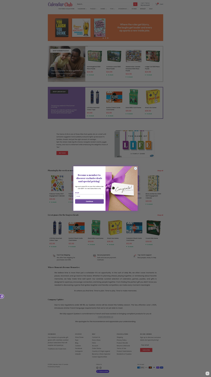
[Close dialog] (135, 168)
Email (77, 193)
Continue (89, 201)
